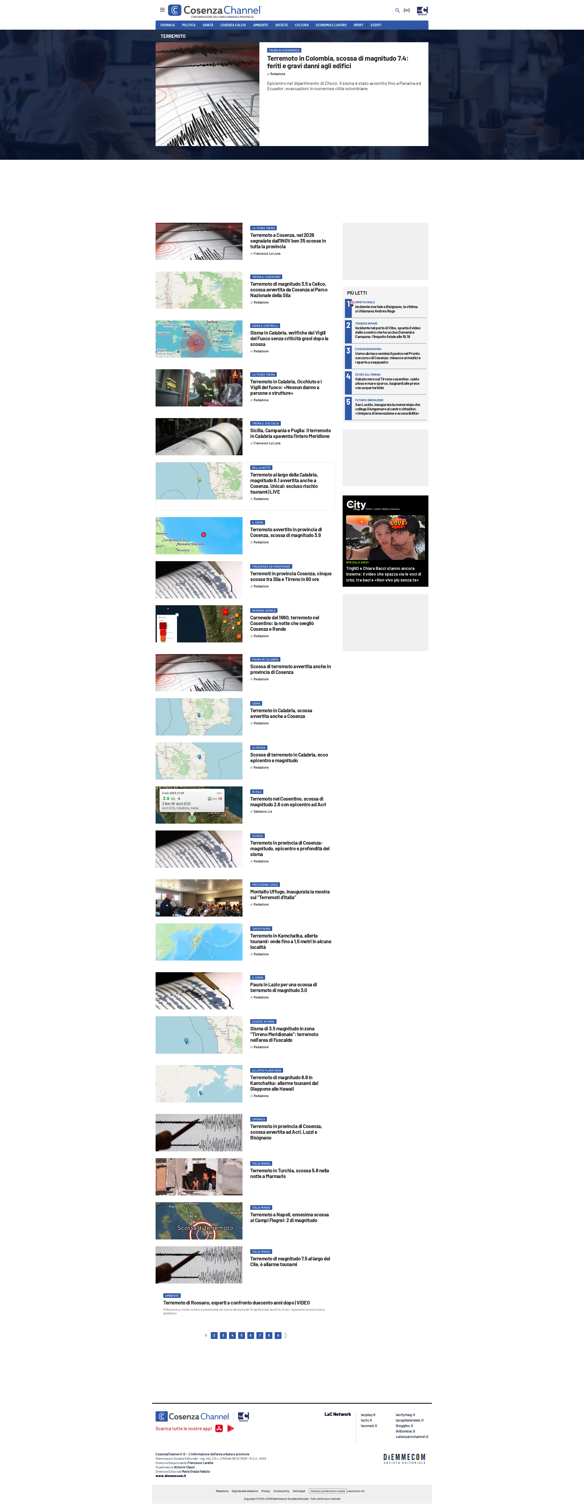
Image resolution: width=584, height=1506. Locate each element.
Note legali (299, 1491)
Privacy (265, 1491)
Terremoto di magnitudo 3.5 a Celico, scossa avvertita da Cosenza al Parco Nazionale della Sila (288, 289)
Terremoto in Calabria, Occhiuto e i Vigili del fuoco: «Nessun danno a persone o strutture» (286, 387)
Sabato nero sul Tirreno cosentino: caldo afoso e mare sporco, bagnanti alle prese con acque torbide (387, 383)
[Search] (397, 10)
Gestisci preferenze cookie (328, 1491)
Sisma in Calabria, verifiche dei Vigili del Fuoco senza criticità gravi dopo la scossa (289, 338)
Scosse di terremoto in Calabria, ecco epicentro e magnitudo (289, 757)
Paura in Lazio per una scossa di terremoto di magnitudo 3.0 (283, 987)
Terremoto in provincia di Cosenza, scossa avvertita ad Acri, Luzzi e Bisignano (286, 1131)
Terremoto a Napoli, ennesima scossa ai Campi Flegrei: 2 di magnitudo (289, 1217)
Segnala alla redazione (245, 1491)
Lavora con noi (356, 1491)
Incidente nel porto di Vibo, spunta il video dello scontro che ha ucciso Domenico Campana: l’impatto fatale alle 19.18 (387, 332)
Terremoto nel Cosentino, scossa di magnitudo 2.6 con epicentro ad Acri (288, 801)
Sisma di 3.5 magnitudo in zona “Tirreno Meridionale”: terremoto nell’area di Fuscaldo (284, 1034)
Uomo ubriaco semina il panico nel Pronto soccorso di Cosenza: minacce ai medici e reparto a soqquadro (387, 357)
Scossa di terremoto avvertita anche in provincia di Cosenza (290, 669)
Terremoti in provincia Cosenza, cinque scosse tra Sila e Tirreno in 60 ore (290, 576)
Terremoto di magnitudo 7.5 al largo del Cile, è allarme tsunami (290, 1261)
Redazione (222, 1491)
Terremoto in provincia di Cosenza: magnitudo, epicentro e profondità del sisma (289, 848)
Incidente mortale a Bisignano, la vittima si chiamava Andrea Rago (386, 308)
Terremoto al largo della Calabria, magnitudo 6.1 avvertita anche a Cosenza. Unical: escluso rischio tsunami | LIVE (284, 483)
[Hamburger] (158, 7)
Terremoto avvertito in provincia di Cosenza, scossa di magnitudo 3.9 (286, 532)
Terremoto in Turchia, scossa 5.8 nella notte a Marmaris (289, 1173)
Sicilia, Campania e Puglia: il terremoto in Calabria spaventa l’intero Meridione (290, 433)
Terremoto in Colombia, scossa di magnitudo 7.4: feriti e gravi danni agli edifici (338, 62)
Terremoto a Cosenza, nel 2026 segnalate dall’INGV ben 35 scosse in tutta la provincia (288, 240)
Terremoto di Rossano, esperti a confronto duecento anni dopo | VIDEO (236, 1302)
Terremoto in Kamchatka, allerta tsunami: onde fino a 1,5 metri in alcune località (290, 941)
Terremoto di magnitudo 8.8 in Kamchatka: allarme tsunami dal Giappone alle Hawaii (284, 1083)
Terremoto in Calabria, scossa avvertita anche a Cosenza (281, 713)
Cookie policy (281, 1491)
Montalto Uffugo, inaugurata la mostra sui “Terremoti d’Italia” (290, 894)
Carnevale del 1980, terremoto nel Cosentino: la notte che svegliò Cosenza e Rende (284, 623)
